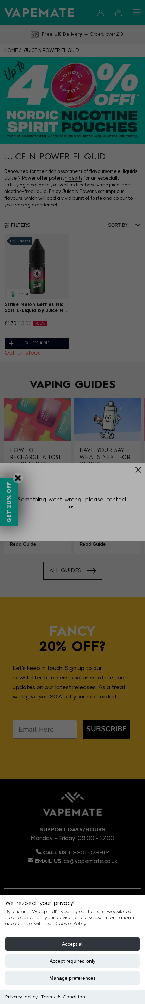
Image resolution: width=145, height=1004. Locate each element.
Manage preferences (72, 978)
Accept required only (72, 961)
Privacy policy (21, 996)
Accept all (72, 944)
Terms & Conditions (64, 996)
